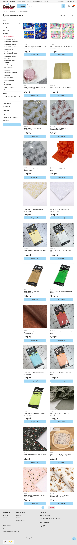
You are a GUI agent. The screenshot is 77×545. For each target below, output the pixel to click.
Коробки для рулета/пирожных (10, 61)
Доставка (12, 1)
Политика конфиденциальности (11, 531)
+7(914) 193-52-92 (69, 1)
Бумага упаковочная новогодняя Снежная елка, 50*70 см (59, 495)
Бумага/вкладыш (9, 36)
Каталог (22, 6)
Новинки (5, 100)
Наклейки (7, 70)
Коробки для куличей (10, 46)
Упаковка (12, 11)
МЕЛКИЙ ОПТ (6, 106)
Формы (5, 93)
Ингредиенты (7, 27)
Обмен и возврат (7, 528)
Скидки (29, 1)
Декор (4, 20)
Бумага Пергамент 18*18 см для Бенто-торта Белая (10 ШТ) (34, 88)
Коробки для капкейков (11, 41)
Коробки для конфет (10, 44)
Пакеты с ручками (9, 87)
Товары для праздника (9, 96)
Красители (6, 30)
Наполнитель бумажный (11, 72)
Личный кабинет (37, 1)
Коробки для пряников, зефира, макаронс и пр (11, 52)
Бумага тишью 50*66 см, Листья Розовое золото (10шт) (59, 128)
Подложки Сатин (9, 80)
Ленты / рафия (8, 67)
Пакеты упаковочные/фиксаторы (10, 83)
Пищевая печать (20, 1)
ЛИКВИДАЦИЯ (7, 103)
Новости (45, 1)
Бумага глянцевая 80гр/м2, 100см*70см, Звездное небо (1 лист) (35, 47)
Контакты (5, 1)
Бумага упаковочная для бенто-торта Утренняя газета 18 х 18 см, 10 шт (60, 455)
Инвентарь (6, 23)
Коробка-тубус (8, 65)
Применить (12, 125)
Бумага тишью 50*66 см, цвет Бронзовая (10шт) (32, 291)
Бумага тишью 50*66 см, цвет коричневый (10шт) (32, 332)
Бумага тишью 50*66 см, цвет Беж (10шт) (35, 250)
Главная (5, 11)
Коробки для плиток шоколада (10, 57)
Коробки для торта (9, 39)
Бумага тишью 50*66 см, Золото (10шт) (61, 87)
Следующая (51, 507)
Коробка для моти (9, 49)
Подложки (7, 75)
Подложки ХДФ (8, 77)
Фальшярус (7, 90)
